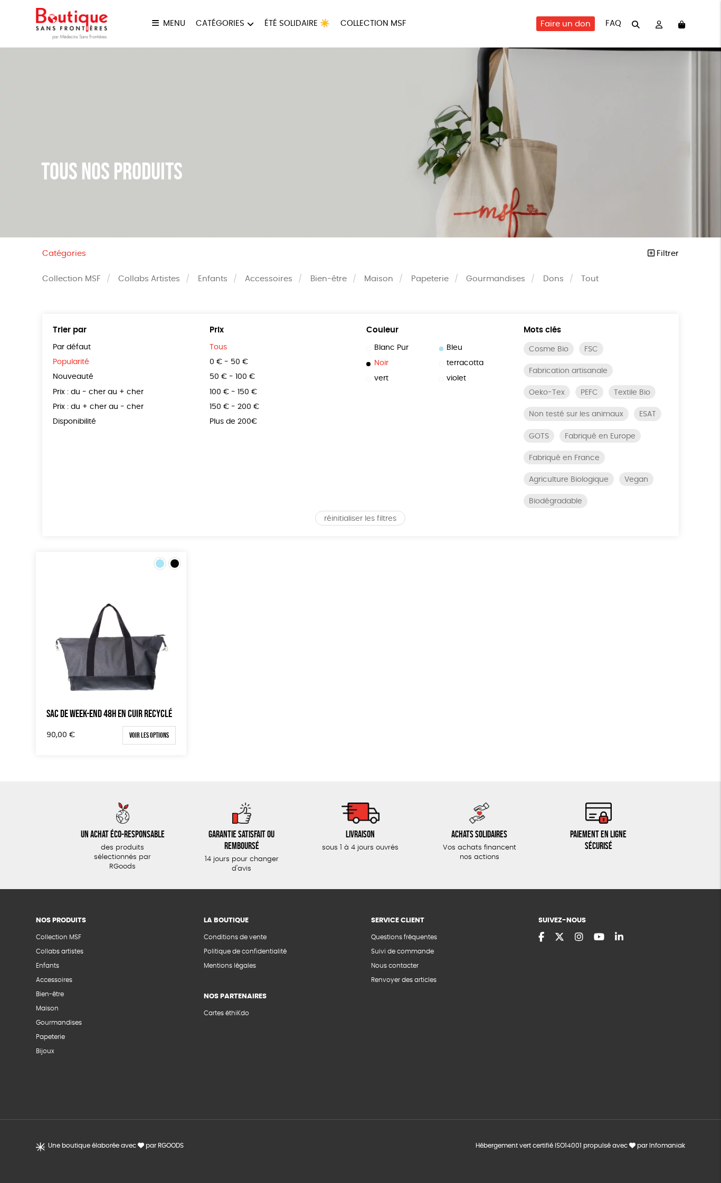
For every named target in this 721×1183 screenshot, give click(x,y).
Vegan (636, 479)
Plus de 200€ (233, 421)
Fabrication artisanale (568, 371)
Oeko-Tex (547, 392)
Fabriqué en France (564, 458)
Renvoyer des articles (404, 980)
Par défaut (72, 347)
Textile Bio (632, 392)
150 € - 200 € (234, 407)
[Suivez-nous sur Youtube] (599, 937)
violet (456, 378)
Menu (174, 23)
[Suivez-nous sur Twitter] (559, 937)
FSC (591, 349)
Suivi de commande (402, 951)
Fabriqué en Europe (600, 436)
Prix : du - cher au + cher (98, 392)
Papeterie (430, 279)
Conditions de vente (235, 937)
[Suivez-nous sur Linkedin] (619, 937)
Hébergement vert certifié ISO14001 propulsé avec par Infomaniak (580, 1145)
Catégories (220, 23)
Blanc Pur (391, 347)
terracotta (465, 363)
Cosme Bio (548, 349)
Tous (218, 347)
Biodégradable (555, 501)
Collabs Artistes (149, 279)
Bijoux (45, 1051)
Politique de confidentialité (245, 951)
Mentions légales (230, 965)
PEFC (589, 392)
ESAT (647, 414)
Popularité (71, 362)
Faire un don (565, 24)
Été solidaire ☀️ (297, 23)
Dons (553, 279)
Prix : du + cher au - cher (98, 407)
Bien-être (328, 279)
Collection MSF (373, 23)
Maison (378, 279)
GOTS (539, 436)
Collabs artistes (59, 951)
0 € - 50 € (229, 362)
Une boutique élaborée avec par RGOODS (116, 1145)
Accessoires (268, 279)
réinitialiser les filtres (360, 518)
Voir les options (149, 735)
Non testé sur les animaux (576, 414)
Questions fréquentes (404, 937)
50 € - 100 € (232, 376)
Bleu (454, 347)
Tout (590, 279)
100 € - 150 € (233, 392)
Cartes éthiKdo (226, 1013)
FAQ (613, 23)
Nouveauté (73, 376)
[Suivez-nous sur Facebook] (541, 937)
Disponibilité (74, 421)
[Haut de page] (699, 1140)
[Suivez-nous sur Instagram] (579, 937)
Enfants (212, 279)
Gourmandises (495, 279)
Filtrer (666, 253)
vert (381, 378)
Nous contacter (395, 965)
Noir (381, 363)
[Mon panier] (681, 24)
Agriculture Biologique (569, 479)
